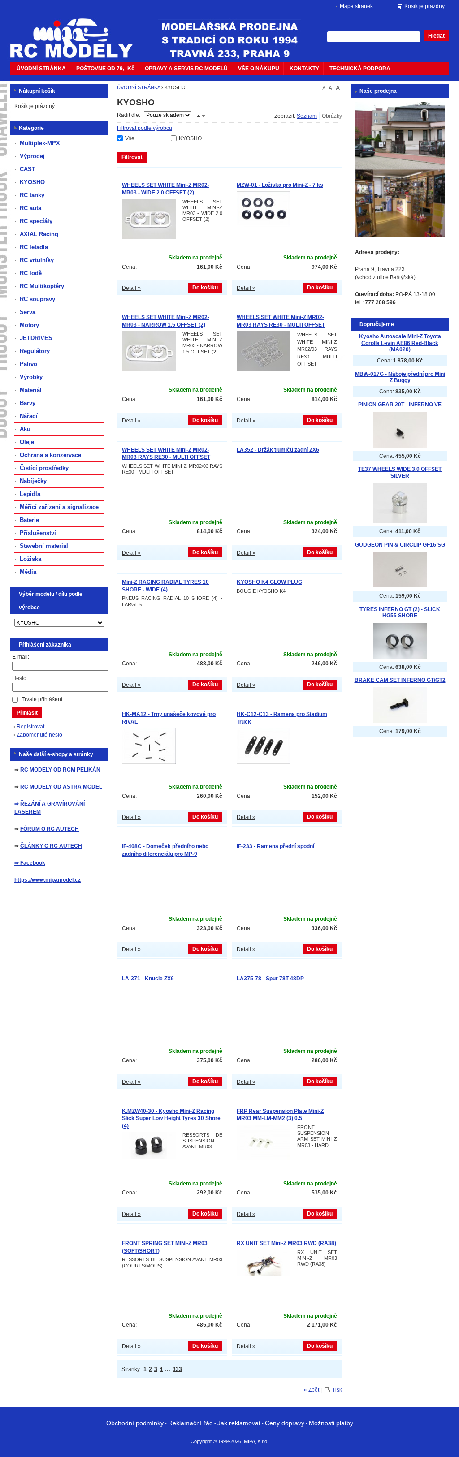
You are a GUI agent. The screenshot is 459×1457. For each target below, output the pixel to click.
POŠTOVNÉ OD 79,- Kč (105, 68)
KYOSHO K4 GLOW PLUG (269, 582)
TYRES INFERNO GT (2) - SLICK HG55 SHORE (399, 612)
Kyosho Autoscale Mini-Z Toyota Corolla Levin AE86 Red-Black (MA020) (400, 343)
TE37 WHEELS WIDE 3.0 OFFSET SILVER (400, 472)
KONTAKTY (304, 68)
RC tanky (32, 195)
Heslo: (20, 678)
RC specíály (36, 221)
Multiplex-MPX (40, 143)
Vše (129, 138)
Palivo (28, 364)
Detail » (131, 288)
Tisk (337, 1390)
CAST (27, 169)
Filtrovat (132, 157)
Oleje (27, 442)
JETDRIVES (36, 338)
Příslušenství (38, 533)
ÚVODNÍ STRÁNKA (41, 68)
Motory (29, 325)
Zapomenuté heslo (39, 735)
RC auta (30, 208)
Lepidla (30, 494)
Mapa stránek (356, 6)
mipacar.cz (77, 33)
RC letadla (34, 247)
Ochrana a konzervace (50, 455)
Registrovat (30, 727)
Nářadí (29, 416)
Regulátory (35, 351)
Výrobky (31, 377)
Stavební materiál (44, 546)
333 (177, 1369)
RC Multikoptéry (42, 286)
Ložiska (30, 559)
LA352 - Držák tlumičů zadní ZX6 (278, 450)
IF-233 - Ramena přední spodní (275, 846)
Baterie (29, 520)
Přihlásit (27, 713)
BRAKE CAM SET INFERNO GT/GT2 (400, 680)
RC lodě (31, 273)
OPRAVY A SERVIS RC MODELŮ (186, 68)
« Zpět (311, 1390)
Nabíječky (33, 481)
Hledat (436, 36)
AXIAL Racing (39, 234)
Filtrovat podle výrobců (144, 128)
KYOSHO (190, 138)
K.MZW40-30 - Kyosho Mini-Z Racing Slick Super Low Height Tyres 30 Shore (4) (171, 1118)
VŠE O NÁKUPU (258, 68)
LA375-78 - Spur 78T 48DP (270, 978)
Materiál (31, 390)
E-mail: (20, 657)
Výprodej (32, 156)
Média (28, 572)
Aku (25, 429)
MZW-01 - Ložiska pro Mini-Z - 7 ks (280, 185)
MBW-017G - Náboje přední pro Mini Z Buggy (400, 377)
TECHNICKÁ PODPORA (359, 68)
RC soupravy (37, 299)
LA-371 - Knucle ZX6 (148, 978)
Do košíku (205, 288)
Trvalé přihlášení (42, 699)
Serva (27, 312)
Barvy (27, 403)
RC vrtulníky (37, 260)
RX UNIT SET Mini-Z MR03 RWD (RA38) (286, 1243)
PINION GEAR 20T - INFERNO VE (400, 404)
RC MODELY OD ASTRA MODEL (61, 787)
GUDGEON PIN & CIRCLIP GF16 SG (400, 545)
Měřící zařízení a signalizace (59, 507)
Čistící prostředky (44, 468)
